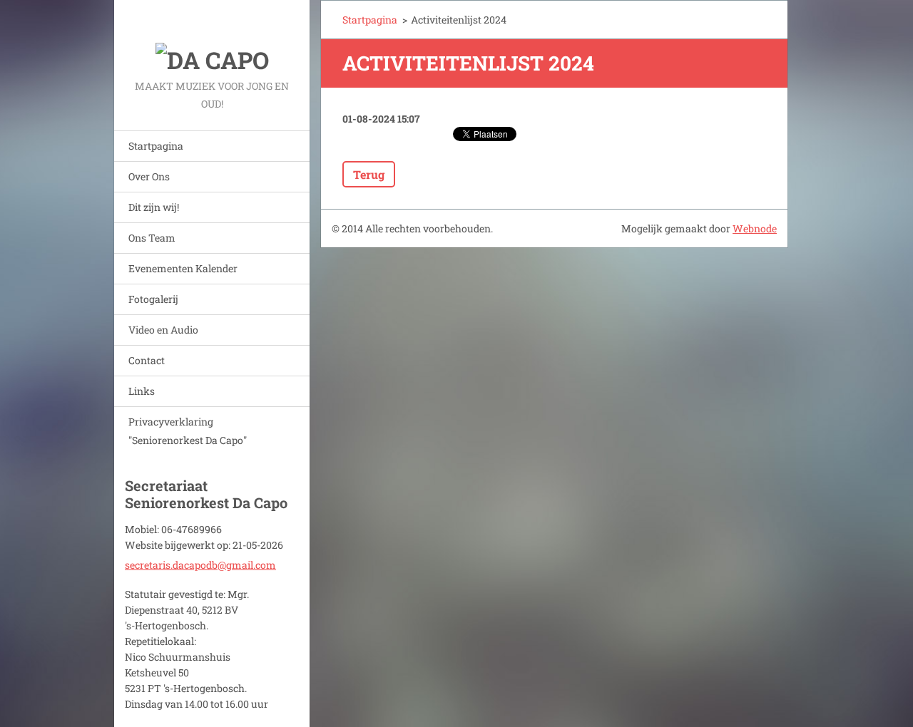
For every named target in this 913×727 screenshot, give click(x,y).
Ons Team (151, 237)
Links (141, 391)
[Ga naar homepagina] (212, 38)
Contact (146, 360)
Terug (368, 174)
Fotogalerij (153, 299)
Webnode (755, 228)
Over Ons (149, 176)
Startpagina (155, 146)
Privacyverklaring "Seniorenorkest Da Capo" (187, 431)
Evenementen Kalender (183, 268)
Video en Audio (163, 329)
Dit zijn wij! (153, 207)
